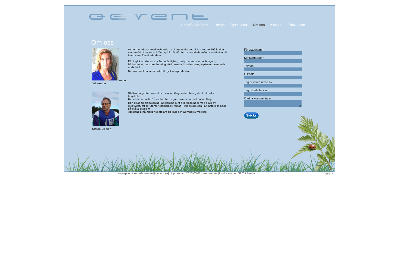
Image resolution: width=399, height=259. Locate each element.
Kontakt (276, 25)
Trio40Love (296, 25)
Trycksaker (239, 25)
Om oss (259, 25)
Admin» (329, 173)
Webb (220, 25)
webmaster (210, 173)
